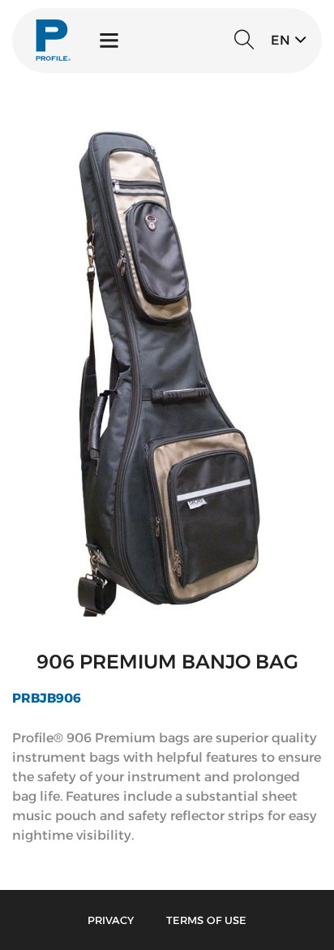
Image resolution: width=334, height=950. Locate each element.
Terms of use (206, 919)
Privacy (111, 919)
